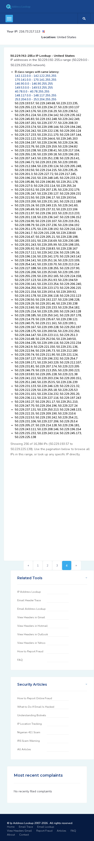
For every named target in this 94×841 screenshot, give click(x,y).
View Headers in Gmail (31, 617)
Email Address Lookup (31, 609)
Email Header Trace (29, 600)
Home (10, 827)
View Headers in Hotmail (32, 626)
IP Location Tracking (29, 724)
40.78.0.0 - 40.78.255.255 (32, 92)
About (11, 834)
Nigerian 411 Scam (28, 732)
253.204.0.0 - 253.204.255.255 (35, 99)
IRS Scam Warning (28, 741)
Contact (24, 834)
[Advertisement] (47, 506)
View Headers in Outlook (32, 634)
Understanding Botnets (31, 715)
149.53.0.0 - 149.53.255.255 (34, 88)
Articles (61, 830)
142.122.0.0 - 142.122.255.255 (35, 76)
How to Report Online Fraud (34, 698)
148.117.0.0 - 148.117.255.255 (35, 96)
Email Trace (26, 827)
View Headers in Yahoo (31, 643)
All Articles (24, 749)
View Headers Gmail (19, 830)
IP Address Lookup (29, 592)
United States (66, 37)
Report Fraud (44, 830)
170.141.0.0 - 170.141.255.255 (35, 80)
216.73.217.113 (29, 31)
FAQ (20, 660)
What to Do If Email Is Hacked (35, 707)
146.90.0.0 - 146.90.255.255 (34, 84)
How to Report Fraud (30, 651)
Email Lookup (45, 827)
